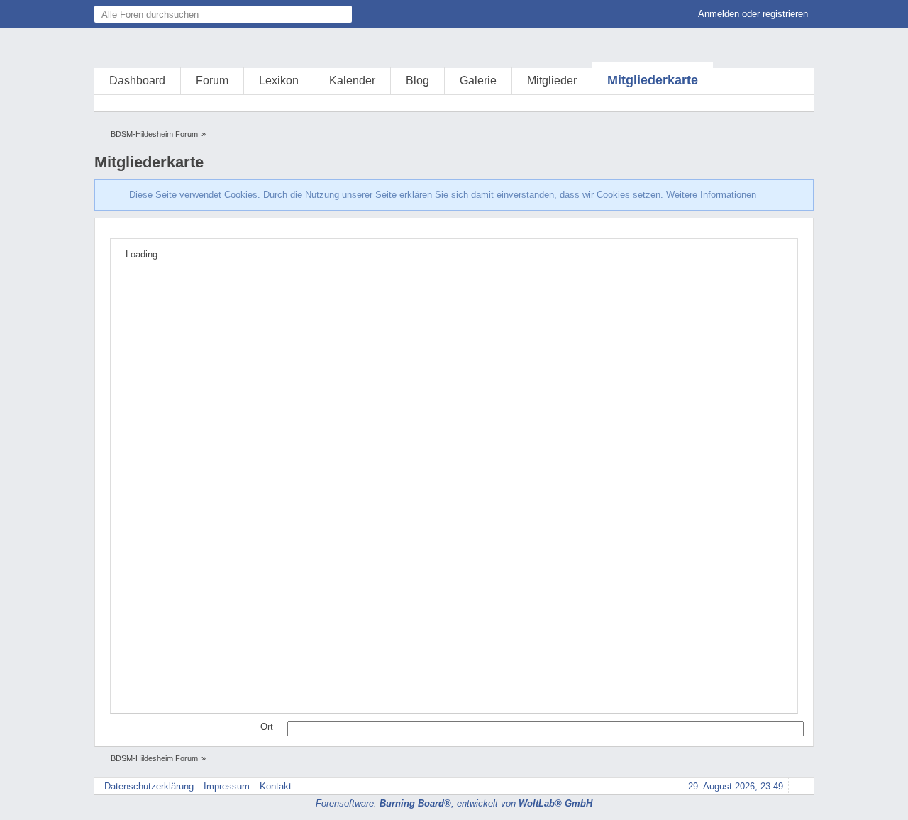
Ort (266, 726)
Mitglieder (552, 80)
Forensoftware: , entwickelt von (454, 803)
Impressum (227, 786)
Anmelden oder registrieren (753, 14)
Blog (417, 80)
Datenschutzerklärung (149, 786)
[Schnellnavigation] (779, 103)
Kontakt (276, 786)
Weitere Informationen (711, 194)
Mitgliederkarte (652, 80)
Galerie (478, 80)
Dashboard (137, 80)
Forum (212, 80)
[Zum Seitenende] (799, 103)
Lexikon (279, 80)
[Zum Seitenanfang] (799, 786)
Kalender (352, 80)
